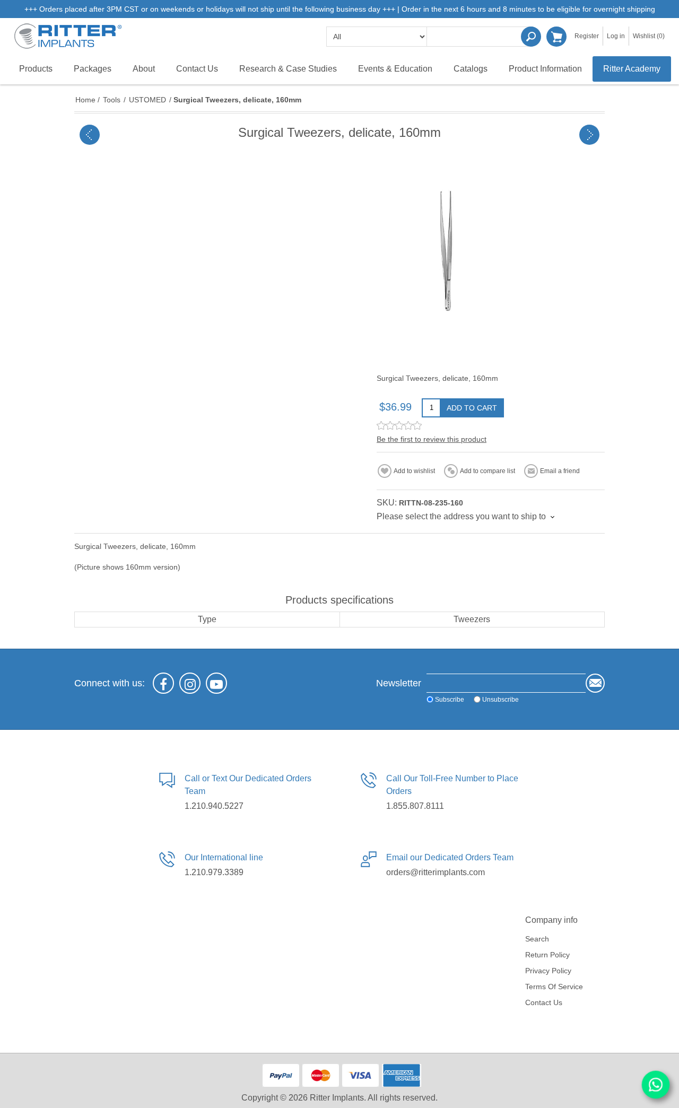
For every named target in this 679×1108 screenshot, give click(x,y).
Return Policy (547, 954)
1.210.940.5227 (214, 805)
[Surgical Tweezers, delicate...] (90, 135)
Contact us (543, 1002)
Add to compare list (487, 471)
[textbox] (480, 37)
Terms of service (554, 986)
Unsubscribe (500, 699)
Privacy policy (548, 970)
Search (531, 37)
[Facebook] (163, 683)
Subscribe (449, 699)
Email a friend (560, 471)
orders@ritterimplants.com (435, 872)
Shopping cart (556, 37)
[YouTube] (216, 683)
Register (586, 36)
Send (595, 683)
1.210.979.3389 (214, 872)
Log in (616, 36)
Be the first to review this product (431, 439)
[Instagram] (190, 683)
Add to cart (472, 408)
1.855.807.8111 (415, 805)
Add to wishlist (414, 471)
